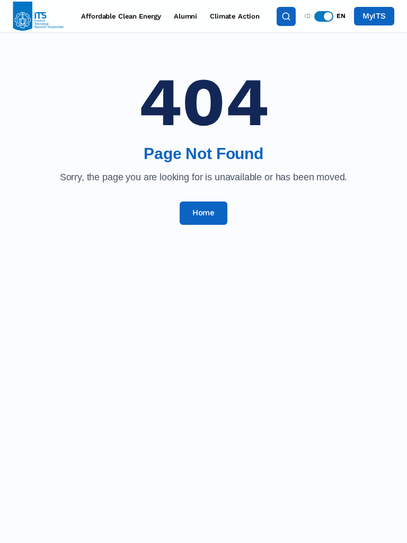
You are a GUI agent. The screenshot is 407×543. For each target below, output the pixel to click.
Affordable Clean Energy (121, 16)
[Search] (286, 16)
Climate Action (235, 16)
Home (203, 212)
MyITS (374, 16)
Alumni (185, 16)
